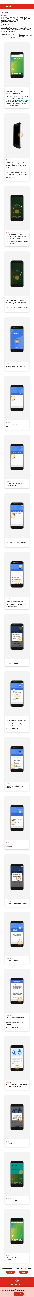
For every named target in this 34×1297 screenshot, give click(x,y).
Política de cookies (21, 1290)
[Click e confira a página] (8, 6)
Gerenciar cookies (6, 1294)
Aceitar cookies (18, 1294)
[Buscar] (13, 2)
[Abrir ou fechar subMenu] (2, 6)
